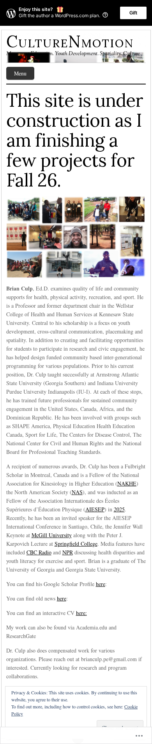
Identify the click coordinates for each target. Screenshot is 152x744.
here (100, 584)
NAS (77, 492)
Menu (20, 73)
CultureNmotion (70, 41)
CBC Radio (39, 552)
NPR (67, 552)
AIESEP (94, 509)
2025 (119, 509)
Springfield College (76, 543)
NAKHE (126, 483)
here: (81, 613)
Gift (133, 13)
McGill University (52, 535)
